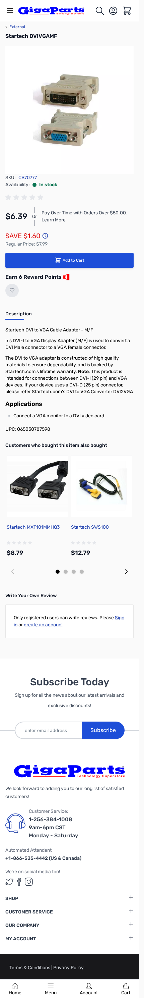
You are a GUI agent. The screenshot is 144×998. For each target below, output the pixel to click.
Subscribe (103, 730)
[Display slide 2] (66, 572)
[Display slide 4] (82, 572)
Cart (125, 993)
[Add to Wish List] (12, 290)
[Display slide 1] (58, 572)
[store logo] (55, 11)
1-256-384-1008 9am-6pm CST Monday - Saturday (53, 827)
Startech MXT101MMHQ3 (33, 527)
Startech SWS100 (90, 527)
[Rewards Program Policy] (66, 277)
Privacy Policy (68, 967)
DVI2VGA (123, 392)
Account (89, 993)
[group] (25, 198)
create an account (43, 625)
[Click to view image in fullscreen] (69, 110)
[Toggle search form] (100, 11)
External (15, 26)
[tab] (18, 316)
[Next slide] (126, 571)
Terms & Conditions (30, 967)
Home (15, 993)
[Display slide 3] (74, 572)
